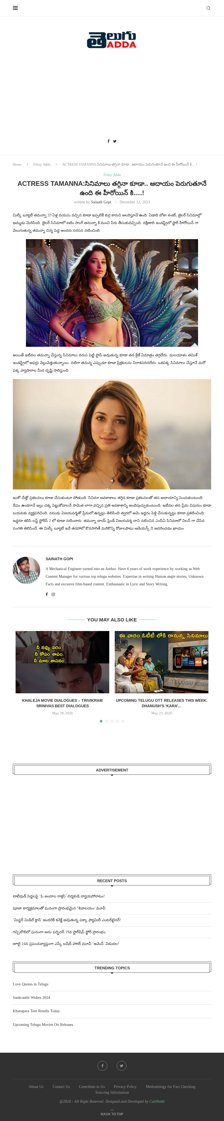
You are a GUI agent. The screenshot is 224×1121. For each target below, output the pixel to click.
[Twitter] (115, 141)
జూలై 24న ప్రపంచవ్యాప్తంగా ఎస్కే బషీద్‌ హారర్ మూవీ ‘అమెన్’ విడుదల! (66, 944)
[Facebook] (108, 141)
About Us (36, 1087)
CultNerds (156, 1101)
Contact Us (61, 1087)
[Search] (208, 8)
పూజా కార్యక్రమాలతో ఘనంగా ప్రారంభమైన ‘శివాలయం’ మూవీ (59, 908)
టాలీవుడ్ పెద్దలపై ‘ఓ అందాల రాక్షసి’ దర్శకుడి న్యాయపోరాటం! (59, 896)
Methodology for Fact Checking (170, 1087)
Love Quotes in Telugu (30, 984)
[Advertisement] (112, 95)
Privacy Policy (125, 1087)
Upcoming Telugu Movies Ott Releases (43, 1025)
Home (17, 164)
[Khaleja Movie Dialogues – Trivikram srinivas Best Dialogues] (62, 662)
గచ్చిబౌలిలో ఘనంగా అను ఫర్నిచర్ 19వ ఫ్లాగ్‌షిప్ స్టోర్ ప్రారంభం (59, 932)
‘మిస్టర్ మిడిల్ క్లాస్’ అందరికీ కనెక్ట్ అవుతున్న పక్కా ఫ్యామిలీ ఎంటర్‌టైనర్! (67, 920)
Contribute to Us (92, 1087)
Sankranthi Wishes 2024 (31, 998)
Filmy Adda (42, 164)
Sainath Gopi (101, 202)
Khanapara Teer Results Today (36, 1011)
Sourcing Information (112, 1092)
